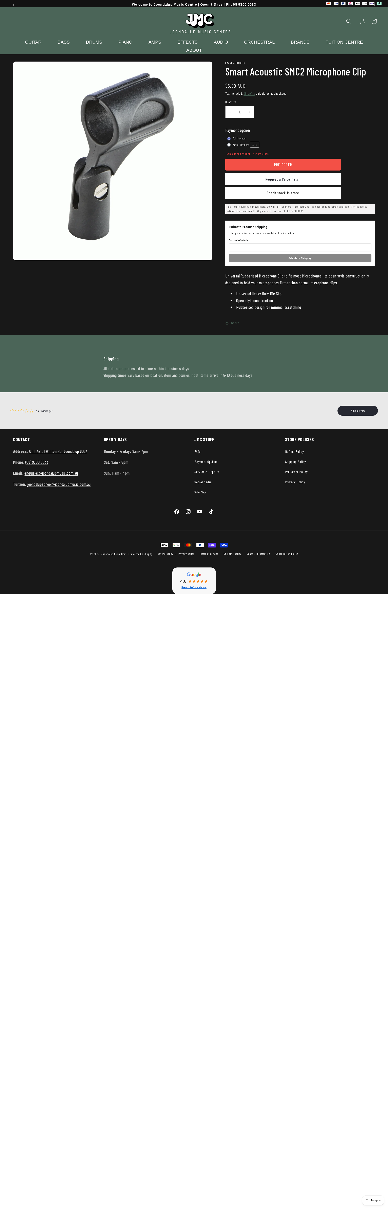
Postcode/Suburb (238, 240)
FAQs (197, 451)
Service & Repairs (206, 471)
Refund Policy (294, 451)
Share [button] (235, 323)
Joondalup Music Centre (115, 554)
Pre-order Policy (296, 471)
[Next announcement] (374, 5)
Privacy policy (186, 553)
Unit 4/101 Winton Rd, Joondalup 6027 (58, 451)
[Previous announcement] (13, 5)
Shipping (249, 93)
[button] (349, 21)
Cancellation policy (286, 553)
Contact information (258, 553)
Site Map (200, 492)
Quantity (230, 102)
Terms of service (208, 553)
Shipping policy (232, 553)
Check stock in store (283, 193)
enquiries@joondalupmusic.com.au (51, 472)
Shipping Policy (295, 461)
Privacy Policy (295, 482)
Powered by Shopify (141, 554)
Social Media (203, 482)
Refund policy (165, 553)
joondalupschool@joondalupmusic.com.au (59, 484)
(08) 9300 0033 (36, 462)
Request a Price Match (283, 179)
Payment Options (206, 461)
